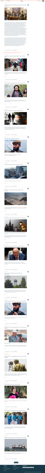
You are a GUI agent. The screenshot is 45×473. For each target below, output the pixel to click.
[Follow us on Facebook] (24, 467)
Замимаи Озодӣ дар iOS (15, 468)
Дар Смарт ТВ (14, 469)
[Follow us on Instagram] (27, 467)
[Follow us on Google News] (23, 467)
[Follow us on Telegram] (30, 467)
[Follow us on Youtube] (26, 467)
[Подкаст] (33, 467)
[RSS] (31, 467)
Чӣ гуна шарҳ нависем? (6, 469)
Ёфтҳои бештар (16, 462)
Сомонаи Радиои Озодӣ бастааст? (7, 468)
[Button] (7, 50)
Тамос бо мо (5, 470)
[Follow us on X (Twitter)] (28, 467)
